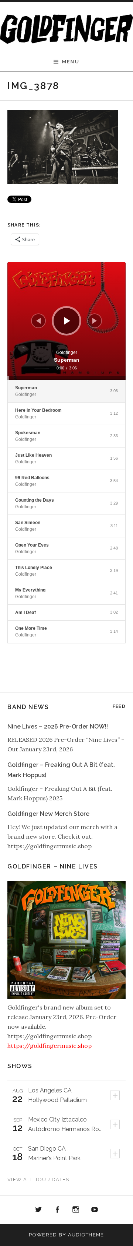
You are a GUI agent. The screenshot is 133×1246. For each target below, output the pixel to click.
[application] (66, 321)
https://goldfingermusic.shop (49, 1045)
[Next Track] (94, 321)
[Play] (67, 320)
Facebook (57, 1210)
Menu (70, 61)
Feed (119, 706)
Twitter (38, 1210)
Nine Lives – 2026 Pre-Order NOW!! (57, 726)
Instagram (76, 1210)
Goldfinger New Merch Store (48, 813)
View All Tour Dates (38, 1179)
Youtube (94, 1210)
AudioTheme (86, 1235)
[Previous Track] (38, 321)
